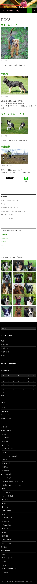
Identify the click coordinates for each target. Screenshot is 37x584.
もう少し (4, 355)
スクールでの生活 (7, 474)
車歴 (2, 341)
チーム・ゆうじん (8, 448)
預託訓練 (5, 441)
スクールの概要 (6, 539)
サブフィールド (7, 529)
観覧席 (4, 532)
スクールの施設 (6, 510)
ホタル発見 (4, 344)
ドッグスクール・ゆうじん (12, 10)
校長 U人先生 (7, 463)
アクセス (4, 547)
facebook (4, 234)
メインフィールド (8, 518)
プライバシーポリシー (7, 581)
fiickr (2, 245)
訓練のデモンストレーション (12, 485)
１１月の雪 (6, 492)
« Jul (2, 395)
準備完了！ (4, 348)
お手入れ (5, 507)
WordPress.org (6, 418)
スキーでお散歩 (8, 496)
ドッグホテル (6, 438)
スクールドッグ (9, 25)
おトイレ (5, 499)
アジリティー (6, 445)
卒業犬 (4, 73)
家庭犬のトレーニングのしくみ (13, 481)
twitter (3, 249)
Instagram (4, 238)
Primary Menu (34, 10)
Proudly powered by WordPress (23, 581)
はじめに (4, 427)
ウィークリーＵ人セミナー (11, 456)
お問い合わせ (5, 550)
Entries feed (5, 411)
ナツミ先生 (5, 470)
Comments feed (6, 415)
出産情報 (5, 146)
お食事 (4, 503)
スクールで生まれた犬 (12, 114)
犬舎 (3, 514)
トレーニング (6, 478)
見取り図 (5, 536)
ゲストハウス (6, 525)
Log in (3, 407)
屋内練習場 (5, 521)
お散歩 (4, 489)
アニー (5, 565)
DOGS (3, 554)
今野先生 (5, 467)
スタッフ (4, 459)
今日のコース (5, 352)
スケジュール (6, 543)
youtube (3, 241)
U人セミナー (6, 452)
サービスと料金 (6, 430)
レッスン (5, 434)
